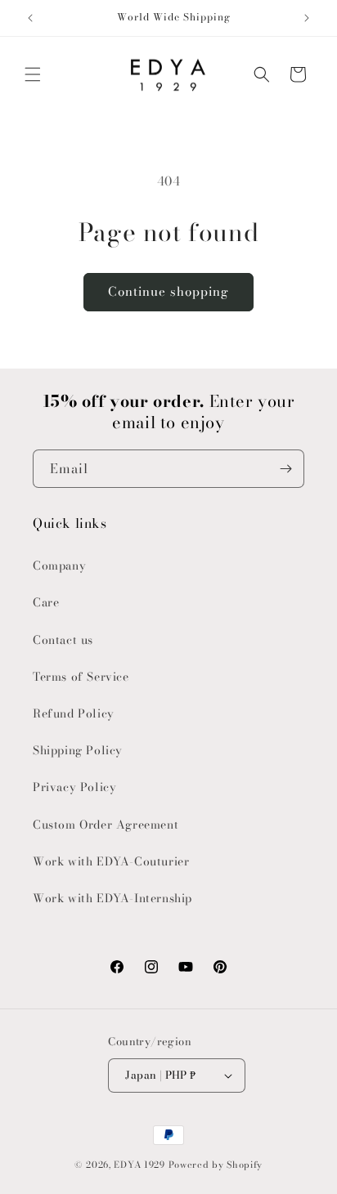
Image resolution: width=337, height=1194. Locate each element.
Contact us (63, 640)
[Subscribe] (285, 468)
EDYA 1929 (139, 1164)
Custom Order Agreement (105, 825)
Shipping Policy (78, 750)
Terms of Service (81, 677)
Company (59, 566)
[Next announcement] (307, 18)
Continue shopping (168, 291)
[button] (33, 74)
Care (46, 602)
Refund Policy (74, 713)
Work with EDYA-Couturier (111, 861)
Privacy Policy (74, 787)
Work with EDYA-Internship (112, 898)
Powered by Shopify (215, 1164)
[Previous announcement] (30, 18)
